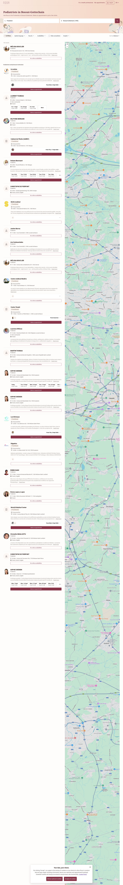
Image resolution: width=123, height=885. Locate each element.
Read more (54, 55)
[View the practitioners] (36, 218)
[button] (106, 499)
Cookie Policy (83, 874)
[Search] (117, 20)
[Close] (90, 867)
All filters (8, 36)
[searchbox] (31, 21)
